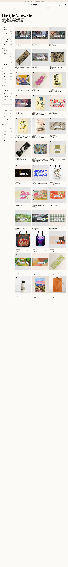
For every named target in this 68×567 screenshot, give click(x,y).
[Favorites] (62, 5)
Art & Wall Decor (27, 7)
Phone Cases (40, 7)
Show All (3, 45)
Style (3, 103)
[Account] (60, 5)
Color (3, 68)
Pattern (3, 124)
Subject (3, 48)
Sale (48, 7)
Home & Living (34, 7)
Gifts (44, 7)
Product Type (4, 27)
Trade (52, 7)
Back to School (17, 7)
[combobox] (53, 5)
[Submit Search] (49, 5)
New (22, 7)
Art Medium (4, 88)
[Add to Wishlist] (16, 28)
